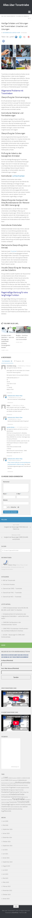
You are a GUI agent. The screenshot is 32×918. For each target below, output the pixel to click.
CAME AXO (10, 778)
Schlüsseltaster (5, 797)
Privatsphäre (5, 792)
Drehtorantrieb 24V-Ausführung (8, 783)
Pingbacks (19, 361)
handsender (4, 790)
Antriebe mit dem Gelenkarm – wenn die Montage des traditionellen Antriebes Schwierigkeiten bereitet (7, 341)
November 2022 (7, 890)
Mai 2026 (5, 825)
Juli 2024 (5, 849)
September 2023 (7, 862)
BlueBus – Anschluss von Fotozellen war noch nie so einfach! (22, 337)
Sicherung (20, 797)
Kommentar (6, 482)
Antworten (9, 392)
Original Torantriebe (19, 790)
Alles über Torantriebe (16, 5)
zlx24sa (20, 809)
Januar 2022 (6, 898)
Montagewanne (12, 790)
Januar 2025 (6, 833)
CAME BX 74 (19, 778)
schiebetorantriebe (16, 794)
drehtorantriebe (22, 782)
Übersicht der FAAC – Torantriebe (12, 592)
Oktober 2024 (7, 841)
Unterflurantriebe (25, 804)
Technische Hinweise (22, 16)
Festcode (26, 785)
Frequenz (3, 787)
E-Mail (19, 494)
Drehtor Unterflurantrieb (8, 785)
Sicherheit (14, 797)
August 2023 (6, 866)
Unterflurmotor (5, 806)
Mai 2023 (5, 878)
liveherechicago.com (15, 766)
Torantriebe (18, 799)
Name (5, 494)
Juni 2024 (5, 854)
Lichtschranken (18, 176)
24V (2, 778)
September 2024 (7, 845)
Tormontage (5, 804)
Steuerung (25, 797)
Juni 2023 (5, 874)
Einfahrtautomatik (19, 785)
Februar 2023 (6, 886)
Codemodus (14, 780)
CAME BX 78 (24, 778)
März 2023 (6, 882)
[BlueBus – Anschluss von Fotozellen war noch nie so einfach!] (23, 329)
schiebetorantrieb (5, 794)
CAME (5, 778)
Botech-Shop (12, 565)
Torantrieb (13, 251)
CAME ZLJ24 (8, 780)
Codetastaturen (22, 780)
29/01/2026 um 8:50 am (15, 460)
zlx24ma (15, 809)
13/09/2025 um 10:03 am (24, 366)
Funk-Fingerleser (11, 787)
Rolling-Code (25, 792)
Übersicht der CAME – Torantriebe (12, 588)
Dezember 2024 (7, 837)
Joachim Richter (11, 427)
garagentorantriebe (25, 787)
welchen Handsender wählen (16, 806)
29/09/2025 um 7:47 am (15, 397)
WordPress (15, 912)
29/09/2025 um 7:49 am (15, 419)
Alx (25, 912)
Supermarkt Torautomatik (6, 799)
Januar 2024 (6, 858)
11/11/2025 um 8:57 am (22, 427)
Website (5, 500)
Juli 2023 (5, 870)
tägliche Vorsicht (15, 804)
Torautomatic (13, 802)
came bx (14, 778)
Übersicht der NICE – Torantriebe (12, 597)
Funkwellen (18, 787)
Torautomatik (23, 802)
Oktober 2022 (7, 894)
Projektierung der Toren (16, 792)
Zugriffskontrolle (6, 811)
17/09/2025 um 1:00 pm (18, 405)
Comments (8, 361)
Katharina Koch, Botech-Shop (11, 32)
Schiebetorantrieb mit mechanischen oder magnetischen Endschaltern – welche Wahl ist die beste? (15, 616)
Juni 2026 (5, 821)
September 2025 (7, 829)
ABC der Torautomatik (8, 16)
